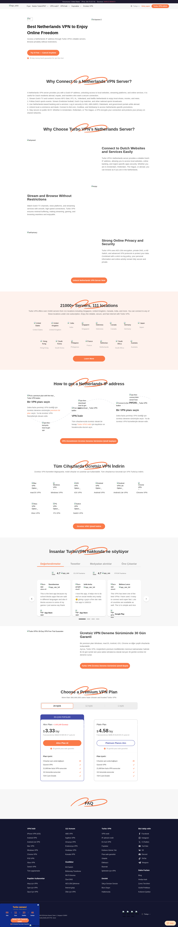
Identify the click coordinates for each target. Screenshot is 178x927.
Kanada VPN (70, 854)
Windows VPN (32, 850)
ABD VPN (69, 834)
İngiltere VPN (70, 838)
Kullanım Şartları (144, 892)
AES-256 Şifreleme (72, 883)
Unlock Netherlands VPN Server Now (89, 280)
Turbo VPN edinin (160, 6)
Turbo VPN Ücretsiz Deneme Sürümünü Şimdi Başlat (105, 666)
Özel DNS (69, 879)
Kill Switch (69, 867)
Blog (140, 875)
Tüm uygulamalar (33, 871)
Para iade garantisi (108, 854)
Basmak (105, 867)
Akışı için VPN (32, 883)
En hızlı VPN (106, 842)
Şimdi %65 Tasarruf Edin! (19, 920)
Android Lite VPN (33, 842)
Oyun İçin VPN (32, 892)
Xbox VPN (31, 862)
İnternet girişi (70, 888)
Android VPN (32, 838)
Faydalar (105, 846)
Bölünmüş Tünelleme (73, 871)
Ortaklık (104, 858)
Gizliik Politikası (144, 888)
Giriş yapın (146, 6)
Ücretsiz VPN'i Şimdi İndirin (89, 526)
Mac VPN (30, 846)
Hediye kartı (142, 879)
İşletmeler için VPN (109, 871)
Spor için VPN (32, 888)
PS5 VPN (30, 858)
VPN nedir (105, 834)
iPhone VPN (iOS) (34, 834)
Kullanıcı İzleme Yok (109, 850)
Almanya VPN (70, 842)
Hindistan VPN (70, 850)
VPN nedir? (54, 6)
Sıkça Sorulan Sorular (110, 883)
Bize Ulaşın (106, 888)
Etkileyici (105, 862)
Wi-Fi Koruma (70, 875)
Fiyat (28, 6)
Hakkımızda (106, 892)
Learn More (89, 359)
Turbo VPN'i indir (84, 424)
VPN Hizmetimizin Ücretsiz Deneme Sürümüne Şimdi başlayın (89, 441)
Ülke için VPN (70, 892)
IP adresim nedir (108, 838)
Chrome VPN (32, 854)
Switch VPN (31, 867)
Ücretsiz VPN (88, 6)
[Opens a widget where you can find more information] (170, 923)
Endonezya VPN (71, 846)
